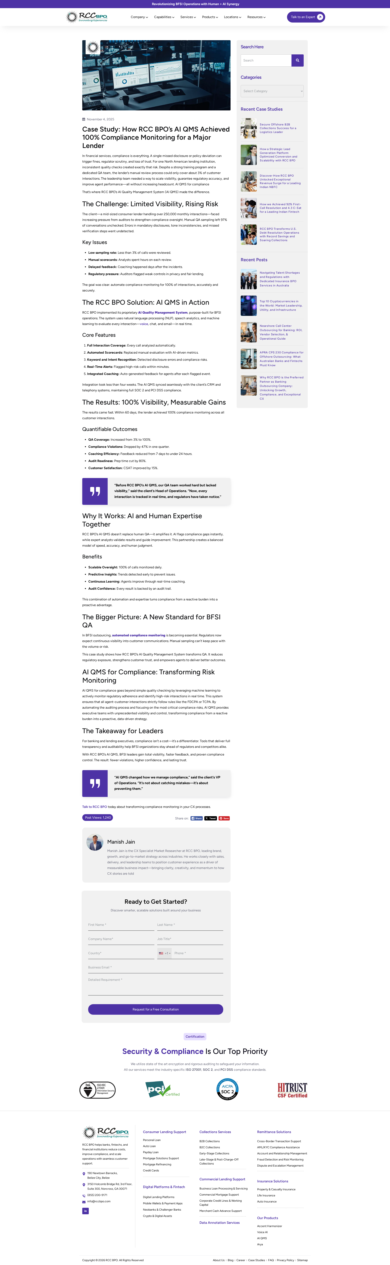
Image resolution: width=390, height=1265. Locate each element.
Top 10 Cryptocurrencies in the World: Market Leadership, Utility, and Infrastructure (281, 306)
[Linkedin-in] (85, 1211)
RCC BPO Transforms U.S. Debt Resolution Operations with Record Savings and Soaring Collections (279, 234)
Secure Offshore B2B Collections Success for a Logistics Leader (278, 128)
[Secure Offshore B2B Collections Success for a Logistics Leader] (249, 128)
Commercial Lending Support (222, 1179)
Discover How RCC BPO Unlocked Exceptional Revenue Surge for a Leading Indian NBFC (280, 181)
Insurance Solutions (272, 1181)
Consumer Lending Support (164, 1132)
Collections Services (215, 1132)
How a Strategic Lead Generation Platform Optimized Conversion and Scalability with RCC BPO (278, 154)
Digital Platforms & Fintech (164, 1187)
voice (144, 324)
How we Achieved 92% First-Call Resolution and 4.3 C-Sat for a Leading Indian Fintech (280, 208)
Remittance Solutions (274, 1132)
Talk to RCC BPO (94, 807)
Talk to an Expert (303, 17)
